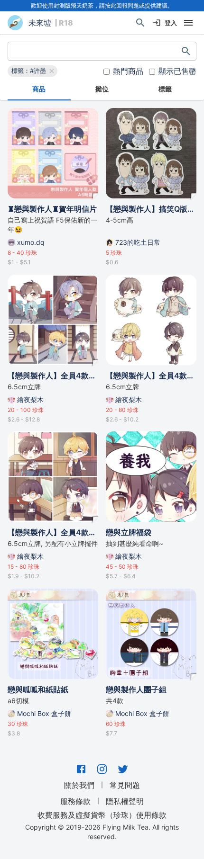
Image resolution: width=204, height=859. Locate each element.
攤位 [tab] (102, 89)
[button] (32, 71)
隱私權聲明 (125, 801)
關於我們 (79, 785)
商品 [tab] (39, 89)
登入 (171, 23)
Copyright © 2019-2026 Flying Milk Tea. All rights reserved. (102, 832)
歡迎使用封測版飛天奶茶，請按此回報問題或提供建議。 (102, 5)
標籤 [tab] (165, 89)
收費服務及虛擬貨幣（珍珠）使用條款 (102, 814)
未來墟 (39, 23)
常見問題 (125, 785)
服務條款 (75, 801)
